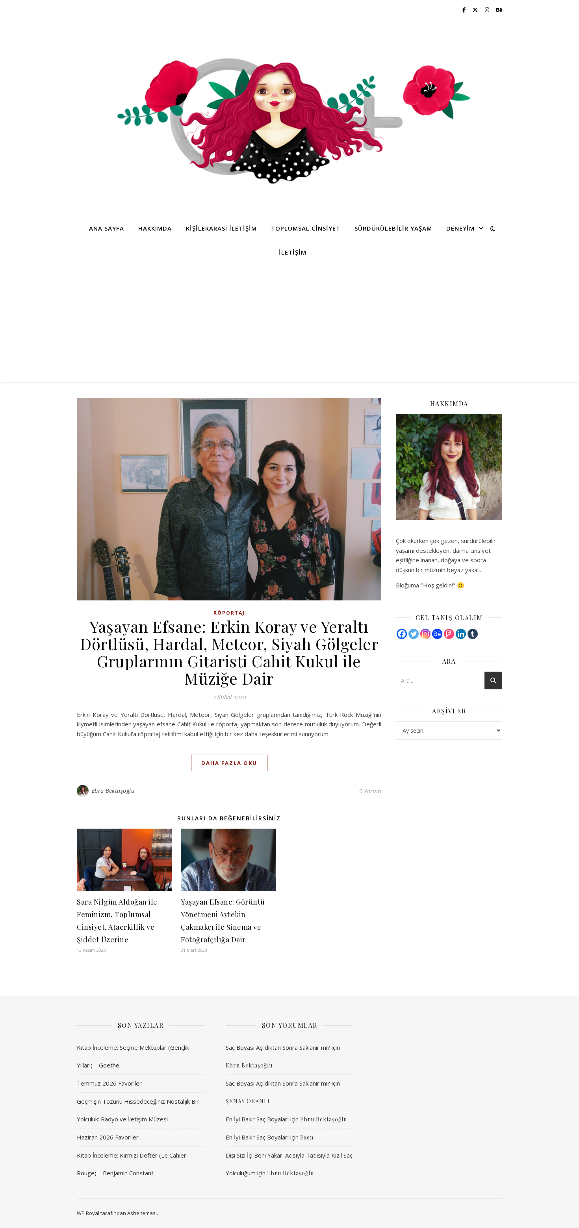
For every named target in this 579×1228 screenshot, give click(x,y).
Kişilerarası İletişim (221, 228)
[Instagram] (425, 634)
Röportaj (229, 612)
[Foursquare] (449, 634)
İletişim (292, 252)
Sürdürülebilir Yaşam (393, 228)
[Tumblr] (473, 634)
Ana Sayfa (106, 228)
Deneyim (460, 228)
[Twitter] (413, 634)
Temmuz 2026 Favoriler (109, 1083)
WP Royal (88, 1213)
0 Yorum (370, 791)
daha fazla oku (229, 762)
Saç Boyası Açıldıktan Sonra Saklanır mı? (278, 1047)
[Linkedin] (461, 634)
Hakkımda (155, 228)
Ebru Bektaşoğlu (113, 790)
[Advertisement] (289, 323)
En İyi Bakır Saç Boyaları (257, 1119)
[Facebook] (402, 634)
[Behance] (437, 634)
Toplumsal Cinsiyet (305, 228)
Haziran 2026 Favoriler (108, 1137)
